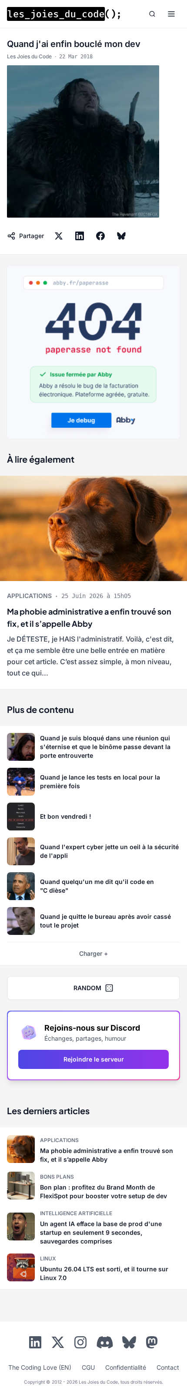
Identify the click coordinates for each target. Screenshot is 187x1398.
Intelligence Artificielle (76, 1213)
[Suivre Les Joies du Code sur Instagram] (80, 1344)
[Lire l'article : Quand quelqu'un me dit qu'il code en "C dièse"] (93, 886)
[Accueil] (63, 14)
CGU (88, 1367)
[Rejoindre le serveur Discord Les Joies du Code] (105, 1342)
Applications (29, 595)
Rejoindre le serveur (93, 1059)
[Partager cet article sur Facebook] (100, 236)
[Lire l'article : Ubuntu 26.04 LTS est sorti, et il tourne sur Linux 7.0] (93, 1267)
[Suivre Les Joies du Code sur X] (58, 1344)
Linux (48, 1258)
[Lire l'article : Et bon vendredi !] (93, 816)
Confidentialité (125, 1367)
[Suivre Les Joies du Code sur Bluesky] (129, 1344)
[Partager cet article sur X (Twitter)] (59, 236)
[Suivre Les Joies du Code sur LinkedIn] (35, 1344)
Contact (168, 1367)
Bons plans (57, 1176)
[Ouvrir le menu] (171, 14)
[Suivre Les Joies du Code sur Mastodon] (152, 1344)
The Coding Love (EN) (39, 1367)
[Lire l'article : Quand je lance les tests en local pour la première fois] (93, 782)
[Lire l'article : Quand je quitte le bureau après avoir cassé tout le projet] (93, 921)
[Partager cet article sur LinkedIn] (79, 236)
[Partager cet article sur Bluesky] (121, 236)
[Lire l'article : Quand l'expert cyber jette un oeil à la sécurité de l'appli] (93, 851)
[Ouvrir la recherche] (152, 14)
